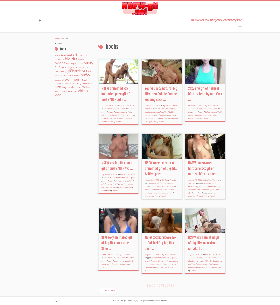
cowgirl (122, 181)
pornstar (59, 83)
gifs (157, 115)
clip (58, 66)
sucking (165, 193)
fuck (86, 67)
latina (65, 76)
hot (90, 71)
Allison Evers (207, 183)
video (83, 90)
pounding (76, 83)
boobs (60, 62)
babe (80, 55)
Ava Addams (113, 177)
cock (63, 67)
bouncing (70, 63)
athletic (191, 261)
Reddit (115, 190)
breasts (78, 63)
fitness (81, 67)
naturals (171, 115)
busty (88, 62)
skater (215, 115)
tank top (191, 118)
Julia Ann (114, 115)
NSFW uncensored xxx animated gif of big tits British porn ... (161, 168)
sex (58, 86)
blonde (81, 59)
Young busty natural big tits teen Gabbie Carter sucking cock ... (161, 94)
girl (220, 112)
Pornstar (130, 105)
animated (69, 55)
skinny (167, 189)
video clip (105, 121)
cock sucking (162, 112)
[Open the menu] (240, 28)
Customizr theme (160, 300)
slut (73, 87)
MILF (70, 75)
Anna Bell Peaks (209, 257)
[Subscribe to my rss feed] (41, 20)
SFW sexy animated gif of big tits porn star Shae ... (116, 243)
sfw (68, 87)
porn (69, 79)
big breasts (121, 108)
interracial (58, 76)
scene (89, 83)
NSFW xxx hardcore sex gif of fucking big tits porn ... (160, 243)
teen (85, 87)
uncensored (70, 91)
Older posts (108, 290)
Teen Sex (148, 108)
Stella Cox (156, 193)
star (78, 87)
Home (57, 38)
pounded (68, 83)
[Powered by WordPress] (137, 300)
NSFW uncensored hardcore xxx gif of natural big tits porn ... (204, 168)
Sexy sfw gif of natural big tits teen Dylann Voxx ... (205, 94)
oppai (57, 80)
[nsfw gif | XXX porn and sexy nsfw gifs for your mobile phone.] (140, 8)
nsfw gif (122, 300)
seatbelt (129, 261)
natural (77, 75)
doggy (117, 112)
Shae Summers (117, 264)
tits (61, 91)
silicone (204, 267)
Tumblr (118, 121)
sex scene (118, 118)
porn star (81, 79)
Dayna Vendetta (164, 261)
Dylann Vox (209, 112)
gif (69, 71)
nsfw (85, 75)
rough (84, 83)
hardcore (80, 70)
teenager (148, 121)
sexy (64, 87)
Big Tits (122, 105)
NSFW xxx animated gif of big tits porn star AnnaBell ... (203, 243)
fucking (60, 71)
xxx (58, 95)
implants (205, 264)
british (147, 186)
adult (57, 55)
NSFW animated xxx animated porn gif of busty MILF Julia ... (115, 94)
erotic (75, 67)
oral (62, 79)
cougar (69, 67)
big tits (71, 59)
